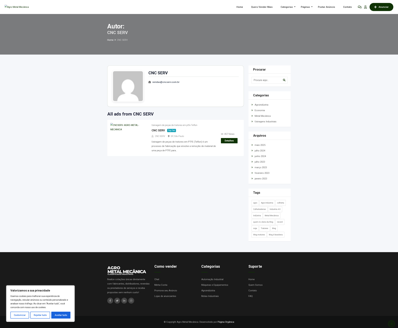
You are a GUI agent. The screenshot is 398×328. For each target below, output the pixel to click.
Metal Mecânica (263, 116)
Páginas (305, 7)
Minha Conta (160, 285)
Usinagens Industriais (265, 121)
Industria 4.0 (275, 209)
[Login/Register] (365, 7)
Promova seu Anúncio (165, 290)
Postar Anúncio (326, 7)
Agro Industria (267, 203)
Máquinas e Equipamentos (214, 285)
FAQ (250, 296)
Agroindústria (261, 104)
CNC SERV (158, 130)
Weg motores (259, 235)
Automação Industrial (212, 279)
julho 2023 (260, 161)
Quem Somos (255, 285)
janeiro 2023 (261, 178)
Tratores (264, 228)
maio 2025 (260, 145)
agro (255, 203)
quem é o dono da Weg (263, 222)
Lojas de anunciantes (165, 296)
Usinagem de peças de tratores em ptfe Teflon (174, 125)
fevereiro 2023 (262, 173)
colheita (280, 203)
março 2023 (261, 167)
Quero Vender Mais (262, 7)
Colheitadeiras (259, 209)
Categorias (287, 7)
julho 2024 (260, 150)
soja (255, 228)
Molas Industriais (210, 296)
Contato (347, 7)
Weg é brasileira (276, 235)
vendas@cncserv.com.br (166, 82)
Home (239, 7)
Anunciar (384, 7)
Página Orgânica (226, 322)
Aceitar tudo (61, 315)
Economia (260, 110)
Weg (274, 228)
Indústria (257, 216)
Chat (156, 279)
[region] (40, 303)
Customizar (20, 315)
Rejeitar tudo (40, 315)
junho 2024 (260, 156)
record (280, 222)
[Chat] (359, 7)
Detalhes (229, 140)
